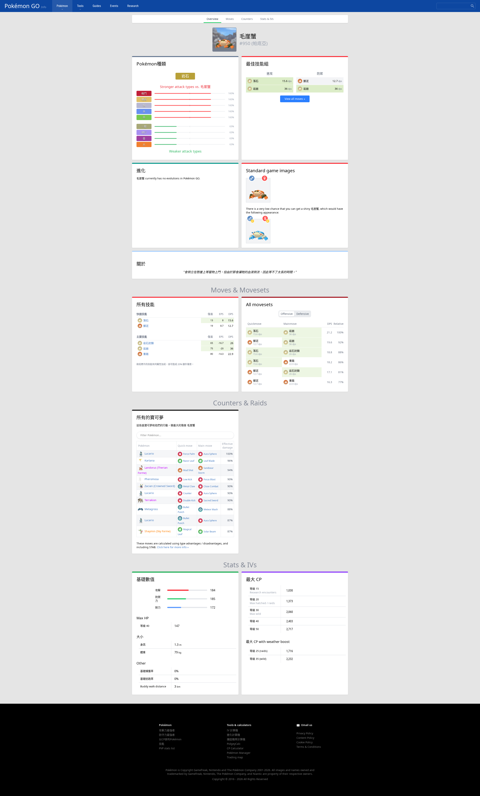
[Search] (473, 6)
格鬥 (144, 93)
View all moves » (295, 99)
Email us (306, 725)
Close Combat (210, 486)
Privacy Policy (304, 733)
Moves (230, 19)
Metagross (151, 509)
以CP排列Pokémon (170, 739)
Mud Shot (188, 470)
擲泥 (306, 81)
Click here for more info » (173, 547)
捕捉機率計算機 (236, 739)
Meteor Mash (210, 509)
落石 (255, 81)
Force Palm (189, 454)
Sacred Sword (210, 500)
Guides (97, 6)
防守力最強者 (167, 735)
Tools (80, 6)
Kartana (149, 460)
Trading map (235, 757)
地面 (144, 99)
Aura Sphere (210, 454)
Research (133, 6)
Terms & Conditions (308, 747)
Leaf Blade (209, 460)
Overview (212, 19)
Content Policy (305, 738)
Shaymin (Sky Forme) (157, 531)
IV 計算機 (232, 730)
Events (114, 6)
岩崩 (255, 88)
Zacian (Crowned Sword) (159, 486)
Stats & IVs (267, 19)
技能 (161, 744)
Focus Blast (209, 479)
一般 (144, 126)
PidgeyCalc (234, 744)
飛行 (144, 132)
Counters (247, 19)
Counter (187, 493)
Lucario (149, 453)
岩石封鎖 (148, 343)
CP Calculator (235, 748)
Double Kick (189, 500)
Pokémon (62, 6)
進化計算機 (233, 735)
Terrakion (150, 500)
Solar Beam (209, 531)
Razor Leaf (188, 460)
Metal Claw (189, 486)
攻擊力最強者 (167, 730)
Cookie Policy (304, 742)
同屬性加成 (160, 364)
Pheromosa (151, 479)
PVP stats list (167, 748)
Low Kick (187, 479)
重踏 (145, 354)
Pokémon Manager (238, 753)
